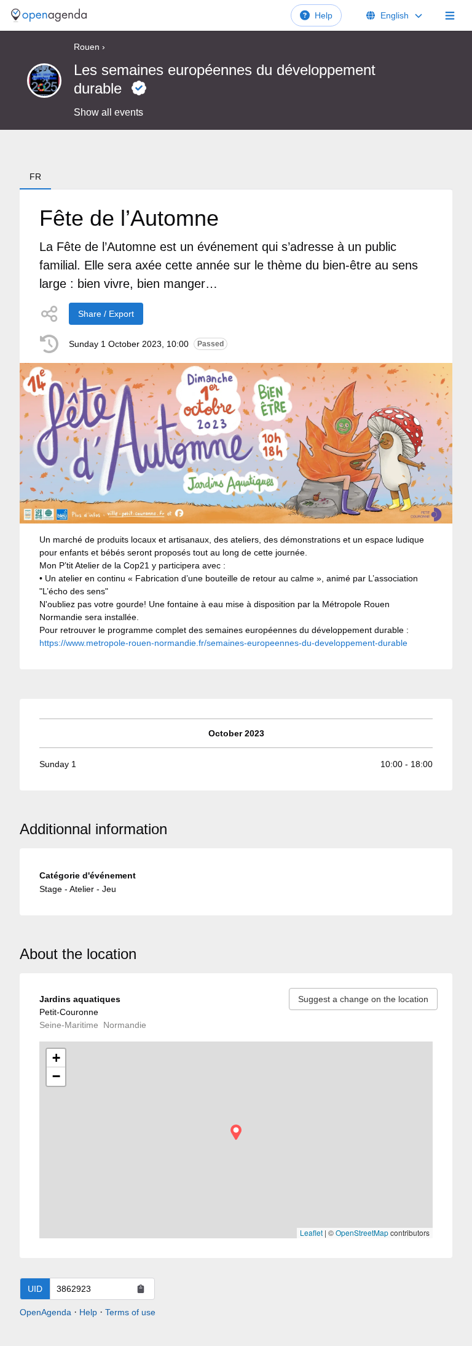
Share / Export (106, 314)
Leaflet (311, 1232)
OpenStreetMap (362, 1232)
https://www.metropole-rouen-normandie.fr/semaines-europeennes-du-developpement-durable (223, 643)
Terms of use (130, 1312)
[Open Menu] (450, 15)
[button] (236, 1132)
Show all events (108, 112)
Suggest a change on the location (363, 999)
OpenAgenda (45, 1312)
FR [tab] (35, 176)
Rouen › (89, 47)
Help (323, 15)
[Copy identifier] (141, 1289)
